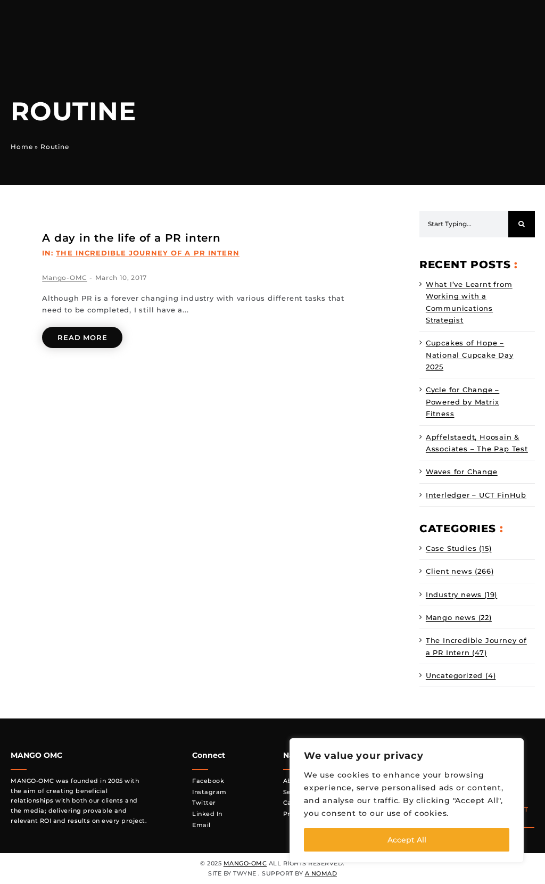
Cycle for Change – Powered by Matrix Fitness (462, 401)
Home (21, 147)
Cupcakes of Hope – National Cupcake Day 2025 (470, 354)
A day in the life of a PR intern (131, 238)
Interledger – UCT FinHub (476, 495)
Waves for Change (462, 471)
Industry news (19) (461, 594)
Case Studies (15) (459, 548)
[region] (407, 800)
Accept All (406, 840)
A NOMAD (321, 873)
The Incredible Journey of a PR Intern (147, 253)
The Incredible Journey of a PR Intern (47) (476, 646)
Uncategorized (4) (461, 675)
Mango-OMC (64, 278)
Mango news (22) (459, 617)
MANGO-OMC (245, 863)
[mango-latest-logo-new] (85, 14)
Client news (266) (460, 571)
